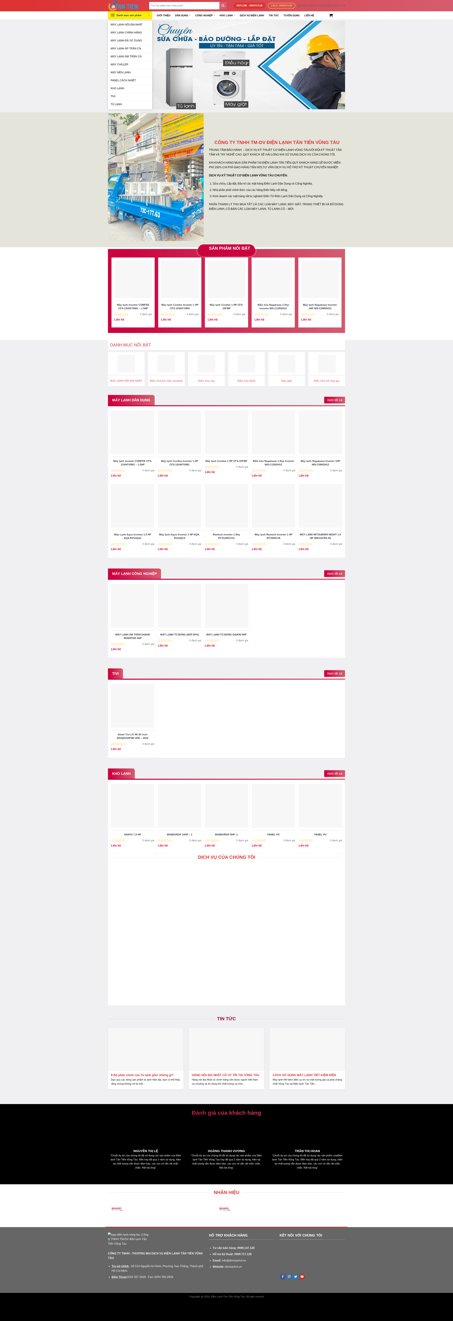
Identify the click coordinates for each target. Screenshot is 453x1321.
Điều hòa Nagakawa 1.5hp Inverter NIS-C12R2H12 (273, 306)
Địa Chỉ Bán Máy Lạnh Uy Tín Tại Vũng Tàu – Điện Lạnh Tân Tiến (224, 983)
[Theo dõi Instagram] (289, 1277)
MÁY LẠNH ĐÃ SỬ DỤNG (126, 40)
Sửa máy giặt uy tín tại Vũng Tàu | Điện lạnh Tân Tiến (303, 914)
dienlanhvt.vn (233, 1266)
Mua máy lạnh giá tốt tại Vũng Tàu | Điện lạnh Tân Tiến (146, 983)
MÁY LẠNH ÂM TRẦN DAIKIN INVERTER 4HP (132, 636)
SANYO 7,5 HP (132, 834)
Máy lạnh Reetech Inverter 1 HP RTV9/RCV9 (273, 536)
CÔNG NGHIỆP (204, 15)
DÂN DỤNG (181, 15)
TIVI (113, 96)
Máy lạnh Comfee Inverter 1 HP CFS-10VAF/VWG (179, 306)
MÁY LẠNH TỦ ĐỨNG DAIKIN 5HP (226, 634)
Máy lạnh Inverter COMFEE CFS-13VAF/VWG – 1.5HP (133, 306)
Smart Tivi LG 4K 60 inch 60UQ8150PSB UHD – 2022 (132, 736)
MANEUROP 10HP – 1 (179, 834)
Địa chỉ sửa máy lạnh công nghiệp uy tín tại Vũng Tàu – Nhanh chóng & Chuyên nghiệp (144, 914)
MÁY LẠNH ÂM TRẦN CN (126, 56)
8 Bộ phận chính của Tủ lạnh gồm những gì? (142, 1075)
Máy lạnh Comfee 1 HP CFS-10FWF (226, 306)
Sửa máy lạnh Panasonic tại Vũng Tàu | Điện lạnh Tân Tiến (224, 914)
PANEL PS (273, 834)
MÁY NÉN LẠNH (121, 72)
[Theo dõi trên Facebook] (283, 1277)
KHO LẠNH (117, 88)
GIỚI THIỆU (163, 15)
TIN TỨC (274, 15)
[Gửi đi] (223, 5)
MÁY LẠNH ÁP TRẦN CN (126, 48)
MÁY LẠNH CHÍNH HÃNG (126, 32)
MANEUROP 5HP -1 (226, 834)
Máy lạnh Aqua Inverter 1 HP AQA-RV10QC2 (179, 536)
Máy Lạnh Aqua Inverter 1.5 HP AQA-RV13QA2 (132, 536)
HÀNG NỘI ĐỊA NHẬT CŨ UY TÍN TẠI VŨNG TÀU (225, 1075)
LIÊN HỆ (309, 15)
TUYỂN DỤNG (291, 15)
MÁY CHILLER (119, 64)
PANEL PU (320, 834)
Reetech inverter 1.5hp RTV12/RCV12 (226, 536)
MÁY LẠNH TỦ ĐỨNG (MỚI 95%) (179, 634)
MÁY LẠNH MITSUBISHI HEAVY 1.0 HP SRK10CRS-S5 (320, 536)
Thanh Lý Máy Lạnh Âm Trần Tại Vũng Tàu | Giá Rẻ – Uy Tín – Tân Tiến (305, 983)
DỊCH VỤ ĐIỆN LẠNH (252, 15)
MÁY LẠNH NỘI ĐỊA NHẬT (127, 24)
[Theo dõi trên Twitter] (296, 1277)
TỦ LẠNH (116, 104)
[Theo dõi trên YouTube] (302, 1277)
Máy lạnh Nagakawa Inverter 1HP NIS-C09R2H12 (320, 306)
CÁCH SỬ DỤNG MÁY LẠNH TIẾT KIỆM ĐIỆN (304, 1075)
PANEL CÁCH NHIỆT (123, 80)
